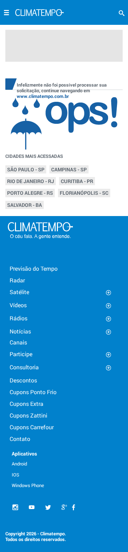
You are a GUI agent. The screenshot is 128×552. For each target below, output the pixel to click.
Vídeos (18, 305)
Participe (21, 354)
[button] (121, 13)
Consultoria (24, 367)
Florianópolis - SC (84, 192)
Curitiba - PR (77, 181)
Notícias (20, 331)
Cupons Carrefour (32, 427)
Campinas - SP (69, 169)
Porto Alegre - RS (30, 192)
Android (19, 464)
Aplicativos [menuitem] (24, 453)
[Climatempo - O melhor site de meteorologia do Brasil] (39, 13)
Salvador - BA (24, 205)
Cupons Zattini (28, 415)
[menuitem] (31, 463)
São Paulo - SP (25, 169)
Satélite (19, 292)
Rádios (18, 318)
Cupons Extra (26, 403)
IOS (15, 475)
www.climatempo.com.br (43, 96)
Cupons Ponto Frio (33, 392)
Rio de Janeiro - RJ (30, 181)
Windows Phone (28, 485)
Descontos (23, 380)
